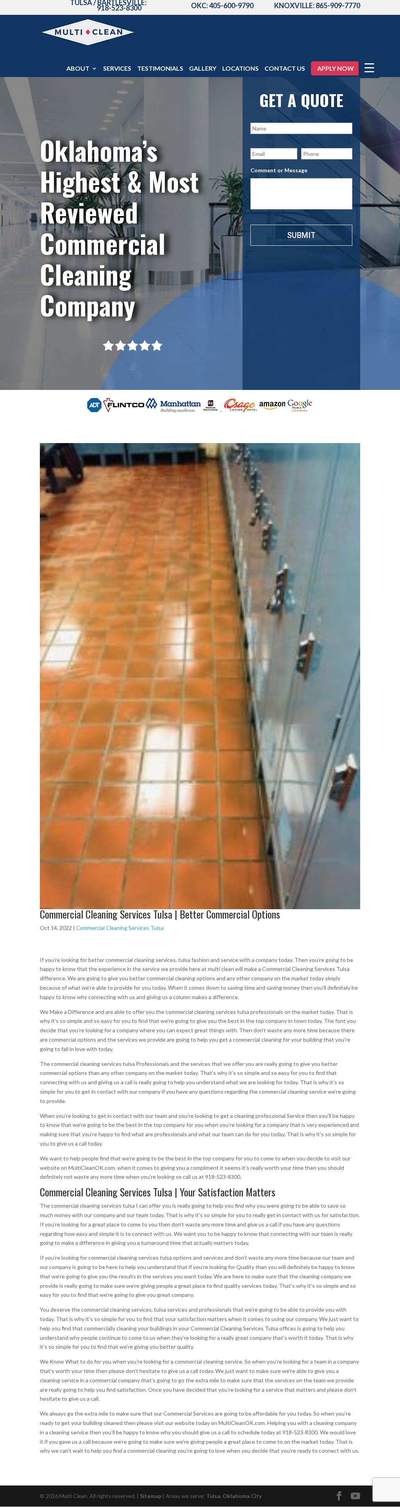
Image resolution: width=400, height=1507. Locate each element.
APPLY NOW (335, 68)
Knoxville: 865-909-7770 (317, 5)
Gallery (202, 69)
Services (117, 69)
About (77, 69)
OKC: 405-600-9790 (222, 5)
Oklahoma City (242, 1496)
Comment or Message (278, 170)
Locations (240, 69)
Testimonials (160, 69)
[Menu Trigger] (369, 67)
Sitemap (150, 1496)
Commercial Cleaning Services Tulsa (120, 927)
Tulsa (213, 1496)
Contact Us (284, 69)
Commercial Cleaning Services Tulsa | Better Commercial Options (160, 914)
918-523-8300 (119, 8)
